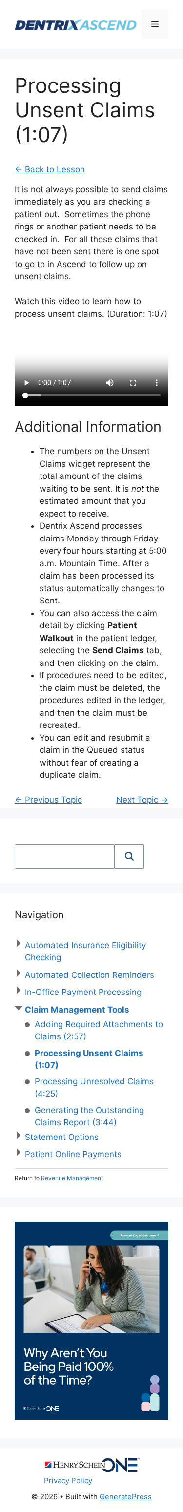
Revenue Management (72, 1177)
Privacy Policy (68, 1480)
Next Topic (142, 800)
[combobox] (64, 856)
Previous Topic (48, 800)
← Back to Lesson (50, 169)
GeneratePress (126, 1496)
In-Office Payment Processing (83, 992)
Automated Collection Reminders (89, 975)
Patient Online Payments (73, 1154)
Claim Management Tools (77, 1010)
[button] (129, 856)
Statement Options (62, 1137)
